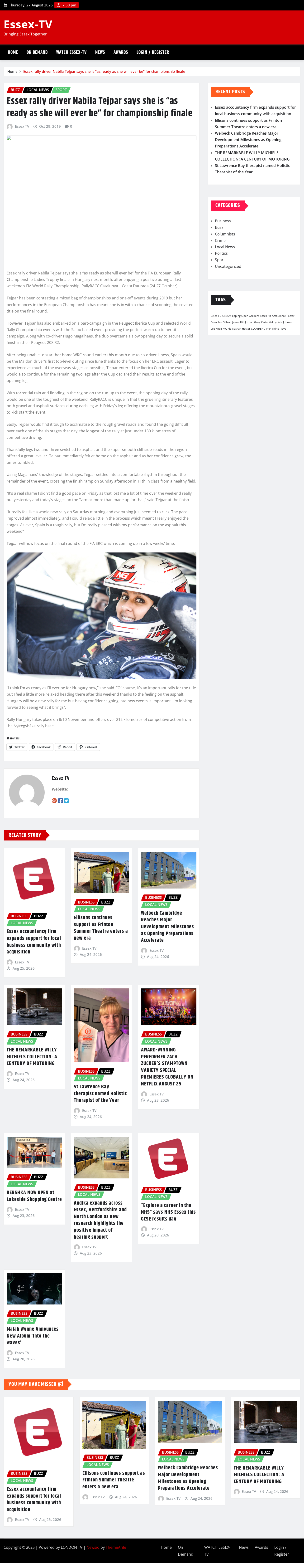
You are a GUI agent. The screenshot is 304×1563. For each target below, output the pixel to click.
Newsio (93, 1547)
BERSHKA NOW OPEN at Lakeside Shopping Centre (34, 1196)
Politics (221, 253)
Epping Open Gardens (245, 315)
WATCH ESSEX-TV (71, 52)
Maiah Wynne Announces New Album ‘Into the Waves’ (33, 1336)
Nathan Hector (241, 328)
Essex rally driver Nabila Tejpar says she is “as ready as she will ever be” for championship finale (104, 71)
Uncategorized (228, 266)
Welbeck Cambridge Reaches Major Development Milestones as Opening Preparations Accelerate (167, 926)
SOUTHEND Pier (261, 328)
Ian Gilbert (224, 322)
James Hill (238, 322)
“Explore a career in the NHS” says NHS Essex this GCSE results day (168, 1212)
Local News (225, 246)
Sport (220, 259)
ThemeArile (116, 1547)
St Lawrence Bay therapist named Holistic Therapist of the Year (100, 1093)
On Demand (37, 52)
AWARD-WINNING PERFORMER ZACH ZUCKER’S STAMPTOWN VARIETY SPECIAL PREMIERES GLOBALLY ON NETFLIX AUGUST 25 (167, 1067)
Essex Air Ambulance (273, 315)
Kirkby (273, 322)
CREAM (226, 315)
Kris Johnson (285, 322)
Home (13, 52)
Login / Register (153, 52)
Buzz (219, 227)
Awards (121, 52)
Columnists (225, 234)
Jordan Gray (252, 322)
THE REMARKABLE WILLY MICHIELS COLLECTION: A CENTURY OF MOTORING (32, 1057)
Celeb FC (216, 315)
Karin (264, 322)
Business (223, 221)
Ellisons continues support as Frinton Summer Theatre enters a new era (101, 928)
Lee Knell (216, 328)
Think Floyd (279, 328)
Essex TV (22, 126)
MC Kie (227, 328)
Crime (220, 240)
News (100, 52)
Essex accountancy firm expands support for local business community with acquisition (34, 942)
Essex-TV (28, 24)
